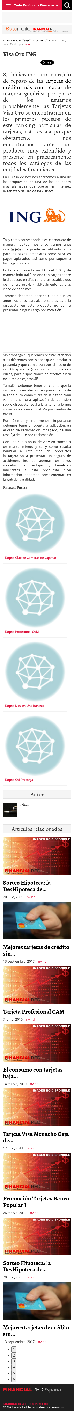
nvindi (28, 44)
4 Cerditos (10, 40)
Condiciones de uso (14, 1403)
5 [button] (14, 1373)
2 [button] (14, 1355)
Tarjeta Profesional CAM (33, 1011)
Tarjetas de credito (36, 40)
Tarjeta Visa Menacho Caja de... (36, 1137)
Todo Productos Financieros (36, 5)
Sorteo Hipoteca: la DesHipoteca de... (27, 886)
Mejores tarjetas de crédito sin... (36, 950)
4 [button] (14, 1367)
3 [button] (14, 1361)
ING (19, 40)
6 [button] (14, 1379)
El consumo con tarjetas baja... (33, 1072)
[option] (37, 933)
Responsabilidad (38, 1403)
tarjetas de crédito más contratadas (37, 83)
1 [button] (14, 1349)
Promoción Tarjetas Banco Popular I (36, 1201)
